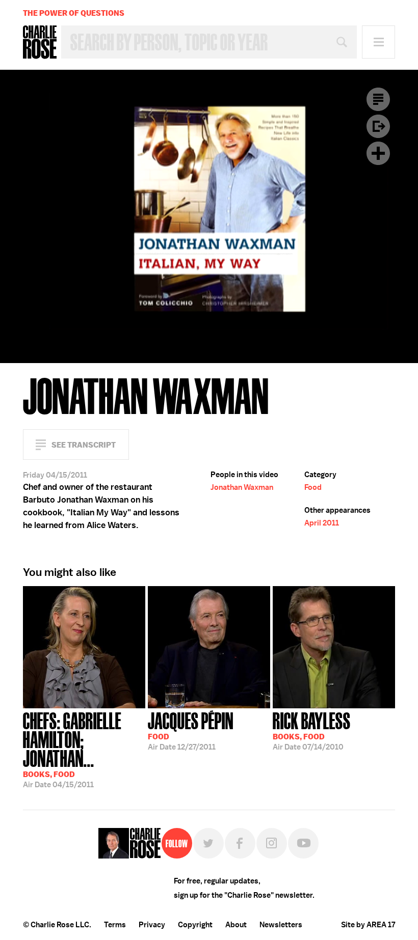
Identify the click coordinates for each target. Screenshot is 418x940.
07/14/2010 (312, 730)
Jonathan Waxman (242, 487)
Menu (378, 42)
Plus (378, 153)
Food (313, 487)
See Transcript (83, 445)
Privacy (152, 925)
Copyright (195, 925)
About (236, 925)
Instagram (271, 843)
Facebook (240, 843)
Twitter (208, 843)
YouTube (303, 843)
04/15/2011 (72, 749)
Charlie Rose (40, 42)
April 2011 (321, 523)
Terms (115, 925)
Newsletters (280, 925)
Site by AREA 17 (368, 925)
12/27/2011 (190, 730)
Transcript (378, 99)
